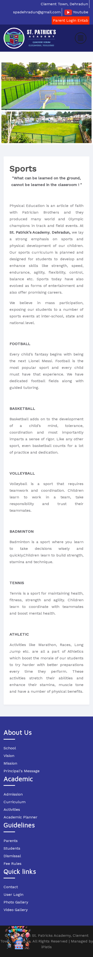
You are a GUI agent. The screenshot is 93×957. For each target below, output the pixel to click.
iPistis (46, 947)
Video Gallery (16, 909)
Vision (9, 755)
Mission (10, 763)
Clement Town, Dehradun (64, 4)
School (10, 748)
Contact (11, 887)
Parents (11, 840)
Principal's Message (22, 771)
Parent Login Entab (70, 20)
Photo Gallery (16, 902)
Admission (13, 794)
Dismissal (12, 856)
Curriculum (15, 802)
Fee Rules (12, 863)
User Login (13, 894)
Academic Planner (20, 817)
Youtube (80, 12)
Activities (12, 809)
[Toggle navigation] (80, 38)
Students (12, 848)
